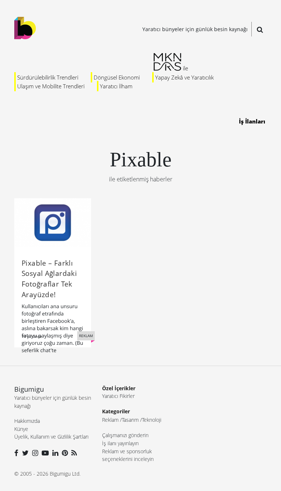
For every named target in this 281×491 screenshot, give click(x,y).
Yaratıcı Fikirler (118, 395)
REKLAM (86, 335)
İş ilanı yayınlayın (120, 443)
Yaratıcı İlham (116, 86)
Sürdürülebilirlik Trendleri (47, 77)
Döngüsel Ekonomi (117, 77)
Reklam (110, 419)
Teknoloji (151, 419)
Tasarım (130, 419)
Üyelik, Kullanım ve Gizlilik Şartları (51, 436)
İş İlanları (252, 121)
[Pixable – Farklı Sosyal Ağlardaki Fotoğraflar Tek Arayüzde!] (52, 222)
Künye (21, 428)
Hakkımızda (27, 420)
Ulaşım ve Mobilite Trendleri (51, 86)
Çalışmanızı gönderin (125, 435)
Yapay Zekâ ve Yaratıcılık (184, 77)
